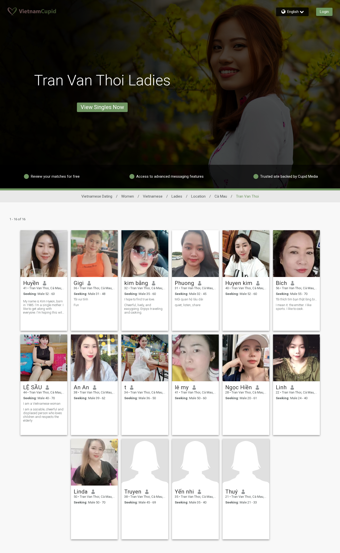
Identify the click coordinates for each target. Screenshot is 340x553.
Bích (281, 283)
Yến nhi (184, 491)
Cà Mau (221, 196)
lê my (182, 387)
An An (81, 387)
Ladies (176, 196)
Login (324, 11)
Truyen (132, 491)
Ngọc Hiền (238, 387)
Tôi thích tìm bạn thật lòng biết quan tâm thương (296, 299)
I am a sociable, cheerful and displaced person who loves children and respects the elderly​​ (43, 414)
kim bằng (136, 283)
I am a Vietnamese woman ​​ (42, 403)
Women (127, 196)
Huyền (31, 283)
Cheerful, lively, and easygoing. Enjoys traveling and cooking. (143, 308)
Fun (76, 305)
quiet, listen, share (187, 305)
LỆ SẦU (32, 387)
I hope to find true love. (139, 299)
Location (198, 196)
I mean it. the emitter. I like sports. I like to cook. (293, 307)
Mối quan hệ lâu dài (189, 299)
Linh (281, 387)
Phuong (184, 283)
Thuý (231, 491)
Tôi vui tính (81, 299)
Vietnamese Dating (96, 196)
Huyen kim (238, 283)
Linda (81, 491)
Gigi (79, 283)
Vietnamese (153, 196)
